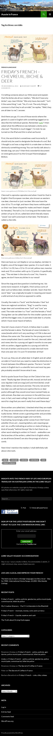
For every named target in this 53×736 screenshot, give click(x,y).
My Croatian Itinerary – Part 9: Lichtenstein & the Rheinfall (24, 606)
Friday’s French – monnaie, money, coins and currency (22, 611)
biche (5, 460)
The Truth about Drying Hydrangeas (15, 620)
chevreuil (34, 460)
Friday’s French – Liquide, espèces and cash (18, 615)
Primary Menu (50, 14)
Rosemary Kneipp (29, 86)
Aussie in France (9, 14)
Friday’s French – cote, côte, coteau (33, 675)
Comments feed (7, 716)
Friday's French (9, 463)
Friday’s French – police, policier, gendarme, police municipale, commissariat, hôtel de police (24, 653)
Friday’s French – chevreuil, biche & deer (22, 76)
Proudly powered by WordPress (12, 733)
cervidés (14, 460)
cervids (24, 460)
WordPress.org (7, 721)
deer (43, 460)
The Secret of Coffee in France (30, 666)
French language (8, 67)
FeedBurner (32, 544)
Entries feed (6, 712)
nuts (41, 122)
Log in (3, 707)
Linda (3, 659)
